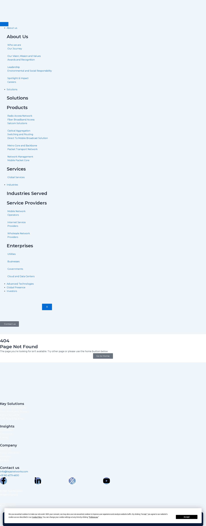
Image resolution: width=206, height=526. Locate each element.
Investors (12, 291)
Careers (4, 460)
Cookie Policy (7, 505)
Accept (187, 517)
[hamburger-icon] (4, 24)
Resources (6, 430)
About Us (5, 449)
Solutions (12, 89)
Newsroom (6, 434)
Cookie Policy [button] (37, 517)
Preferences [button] (93, 517)
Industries (12, 184)
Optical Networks (10, 415)
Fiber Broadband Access (13, 411)
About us (12, 28)
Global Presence (16, 287)
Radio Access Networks (13, 407)
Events (4, 437)
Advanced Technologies (20, 284)
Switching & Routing (11, 418)
